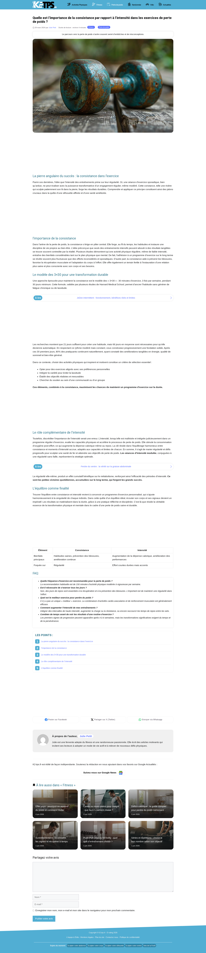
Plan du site (99, 937)
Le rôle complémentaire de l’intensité (56, 661)
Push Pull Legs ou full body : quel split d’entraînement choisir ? (100, 840)
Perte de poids (117, 5)
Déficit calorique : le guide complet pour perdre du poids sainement (148, 808)
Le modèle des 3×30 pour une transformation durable (63, 655)
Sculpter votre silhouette (114, 946)
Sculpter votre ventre (133, 946)
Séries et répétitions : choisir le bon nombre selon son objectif (146, 840)
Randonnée (136, 5)
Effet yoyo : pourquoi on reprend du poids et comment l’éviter (52, 808)
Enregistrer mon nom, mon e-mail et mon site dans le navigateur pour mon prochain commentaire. (85, 910)
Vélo (152, 5)
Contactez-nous (112, 937)
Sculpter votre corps (95, 946)
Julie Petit (86, 736)
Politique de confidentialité (130, 937)
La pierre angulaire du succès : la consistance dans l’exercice (67, 641)
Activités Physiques (79, 5)
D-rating (110, 933)
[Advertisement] (103, 152)
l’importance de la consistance (54, 648)
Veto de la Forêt (149, 946)
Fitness (99, 5)
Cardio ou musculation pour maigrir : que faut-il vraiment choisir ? (101, 808)
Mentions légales (87, 937)
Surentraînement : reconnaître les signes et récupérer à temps (52, 840)
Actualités (167, 5)
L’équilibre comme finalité (52, 668)
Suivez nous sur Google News (100, 772)
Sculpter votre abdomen (76, 946)
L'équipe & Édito (72, 937)
